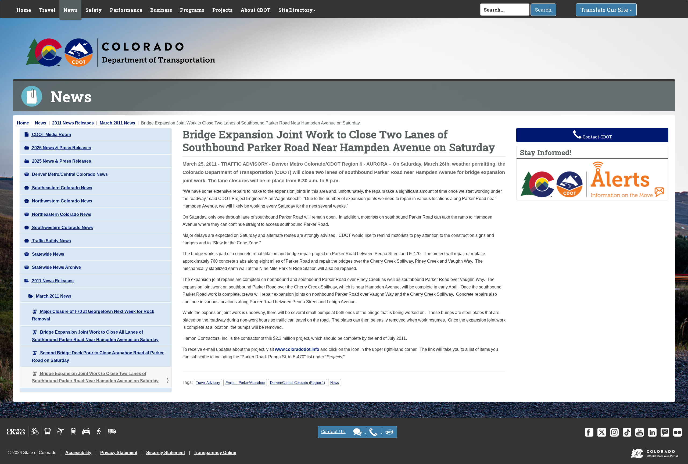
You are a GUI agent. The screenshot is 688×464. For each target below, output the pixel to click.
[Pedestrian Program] (99, 431)
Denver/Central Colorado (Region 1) (297, 383)
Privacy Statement (118, 452)
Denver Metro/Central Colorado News (69, 174)
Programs (192, 10)
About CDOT (255, 10)
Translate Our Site (604, 9)
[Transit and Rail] (47, 431)
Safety (93, 10)
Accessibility (78, 452)
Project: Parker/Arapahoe (245, 383)
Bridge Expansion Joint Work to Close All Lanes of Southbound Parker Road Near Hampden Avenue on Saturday (95, 336)
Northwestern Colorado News (61, 201)
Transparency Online (215, 452)
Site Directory (295, 10)
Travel (47, 10)
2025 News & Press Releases (61, 161)
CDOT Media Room (51, 134)
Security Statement (165, 452)
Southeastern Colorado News (61, 187)
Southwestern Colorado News (62, 227)
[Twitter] (601, 432)
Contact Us (333, 431)
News (70, 10)
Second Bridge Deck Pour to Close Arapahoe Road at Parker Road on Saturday (98, 356)
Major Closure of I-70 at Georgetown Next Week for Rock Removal (93, 315)
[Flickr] (677, 432)
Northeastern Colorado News (61, 214)
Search (543, 9)
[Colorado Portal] (655, 452)
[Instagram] (614, 432)
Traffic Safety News (51, 240)
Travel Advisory (208, 383)
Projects (222, 10)
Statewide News (47, 254)
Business (161, 10)
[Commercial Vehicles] (112, 431)
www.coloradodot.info (297, 349)
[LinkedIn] (652, 432)
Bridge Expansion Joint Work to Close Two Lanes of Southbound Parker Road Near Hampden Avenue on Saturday (95, 377)
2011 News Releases (73, 123)
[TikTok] (627, 432)
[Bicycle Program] (34, 431)
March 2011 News (117, 123)
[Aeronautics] (60, 431)
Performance (126, 10)
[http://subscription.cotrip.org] (592, 179)
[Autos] (86, 431)
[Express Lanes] (16, 431)
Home (23, 10)
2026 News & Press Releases (61, 147)
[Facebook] (589, 432)
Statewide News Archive (56, 267)
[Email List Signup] (664, 432)
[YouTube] (639, 432)
